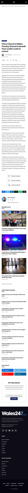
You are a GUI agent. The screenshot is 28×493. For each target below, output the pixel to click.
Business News (5, 461)
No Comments (5, 56)
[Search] (26, 2)
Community (4, 40)
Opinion (3, 470)
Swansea (4, 452)
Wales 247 (16, 488)
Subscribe (13, 398)
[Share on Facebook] (8, 60)
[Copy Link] (13, 60)
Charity (3, 448)
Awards (3, 463)
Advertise (13, 483)
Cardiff (3, 450)
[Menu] (2, 2)
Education (4, 443)
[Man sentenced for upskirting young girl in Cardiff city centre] (14, 266)
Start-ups (4, 474)
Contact (20, 485)
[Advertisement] (14, 23)
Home (3, 6)
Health (3, 446)
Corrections (13, 485)
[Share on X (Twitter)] (10, 60)
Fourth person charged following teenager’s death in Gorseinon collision (14, 252)
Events (3, 468)
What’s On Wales (5, 439)
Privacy (7, 485)
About (8, 483)
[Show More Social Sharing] (19, 60)
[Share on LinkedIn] (16, 60)
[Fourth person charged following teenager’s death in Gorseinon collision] (14, 242)
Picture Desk (21, 483)
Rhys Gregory (9, 54)
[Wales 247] (14, 2)
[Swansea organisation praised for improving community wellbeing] (14, 219)
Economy (4, 472)
